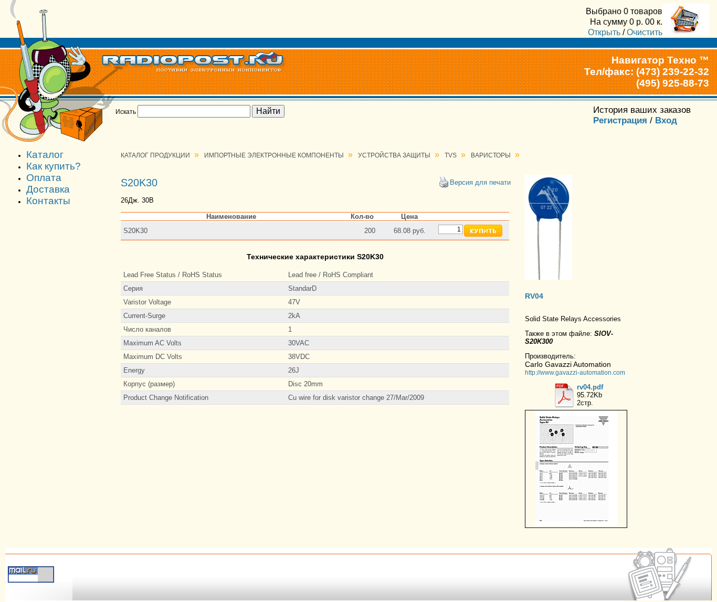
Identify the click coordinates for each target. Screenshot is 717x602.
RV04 (534, 296)
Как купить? (53, 166)
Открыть (604, 32)
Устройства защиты (394, 155)
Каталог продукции (155, 155)
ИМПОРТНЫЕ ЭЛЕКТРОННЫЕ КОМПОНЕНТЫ (274, 155)
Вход (666, 120)
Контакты (48, 200)
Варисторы (491, 155)
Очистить (644, 32)
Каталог (45, 154)
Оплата (43, 177)
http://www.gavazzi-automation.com (575, 372)
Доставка (48, 189)
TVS (451, 155)
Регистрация (620, 120)
